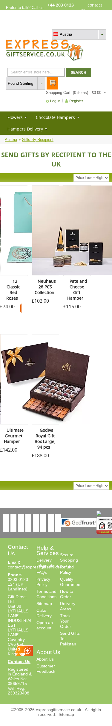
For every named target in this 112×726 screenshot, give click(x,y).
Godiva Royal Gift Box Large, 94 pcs (45, 438)
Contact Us (19, 661)
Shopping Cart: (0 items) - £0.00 (73, 92)
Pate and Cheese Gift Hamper (77, 289)
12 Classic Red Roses (13, 289)
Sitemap (44, 603)
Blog (80, 24)
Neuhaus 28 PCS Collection (45, 286)
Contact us (96, 24)
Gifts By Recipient (37, 139)
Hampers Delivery (25, 129)
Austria (11, 139)
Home (50, 24)
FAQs (41, 572)
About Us (45, 659)
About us (65, 24)
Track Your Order (65, 621)
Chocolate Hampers (55, 117)
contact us (95, 10)
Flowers (15, 117)
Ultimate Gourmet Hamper (14, 435)
